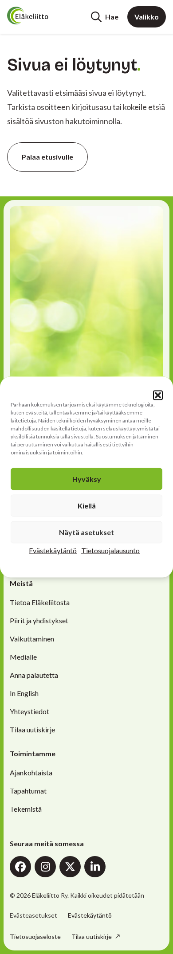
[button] (157, 395)
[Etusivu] (41, 15)
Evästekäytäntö (53, 550)
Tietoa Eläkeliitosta (40, 602)
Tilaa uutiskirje (32, 729)
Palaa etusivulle (47, 156)
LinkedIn (95, 866)
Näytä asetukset (86, 532)
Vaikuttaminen (32, 638)
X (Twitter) (70, 866)
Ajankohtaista (31, 772)
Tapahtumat (28, 790)
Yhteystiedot (29, 711)
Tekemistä (26, 809)
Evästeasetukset (33, 915)
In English (24, 693)
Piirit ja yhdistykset (39, 620)
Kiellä (87, 505)
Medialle (23, 657)
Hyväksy (86, 479)
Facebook (20, 866)
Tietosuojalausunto (110, 550)
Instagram (45, 866)
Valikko (146, 16)
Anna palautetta (34, 675)
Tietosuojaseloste (35, 936)
